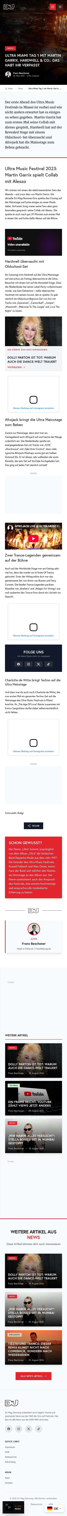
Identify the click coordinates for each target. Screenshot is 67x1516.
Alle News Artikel (32, 1376)
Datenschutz (11, 1457)
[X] (38, 664)
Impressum (10, 1447)
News (10, 48)
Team (7, 1478)
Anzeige (33, 473)
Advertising (10, 1461)
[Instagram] (28, 664)
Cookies (8, 1482)
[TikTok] (48, 664)
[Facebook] (18, 664)
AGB (7, 1452)
